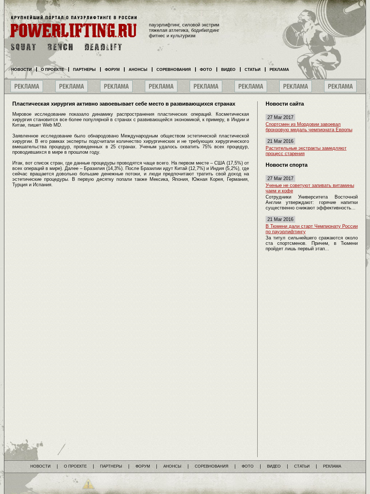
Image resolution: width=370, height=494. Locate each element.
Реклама (279, 69)
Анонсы (138, 69)
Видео (228, 69)
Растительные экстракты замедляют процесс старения (306, 150)
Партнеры (84, 69)
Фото (206, 69)
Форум (112, 69)
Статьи (253, 69)
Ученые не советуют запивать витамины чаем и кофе (310, 188)
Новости (21, 69)
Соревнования (173, 69)
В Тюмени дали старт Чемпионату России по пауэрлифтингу (312, 228)
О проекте (52, 69)
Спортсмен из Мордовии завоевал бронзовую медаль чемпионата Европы (309, 127)
